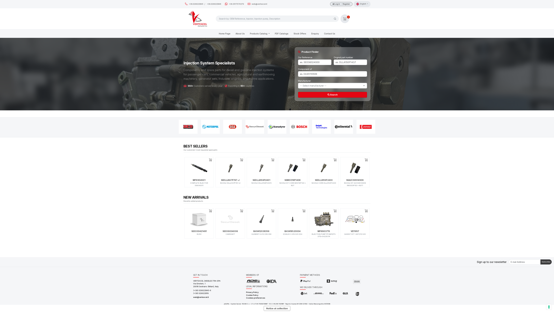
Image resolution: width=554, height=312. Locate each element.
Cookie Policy (252, 295)
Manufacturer (304, 81)
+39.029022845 (196, 4)
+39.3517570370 (236, 4)
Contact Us (329, 33)
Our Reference (305, 57)
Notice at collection (277, 308)
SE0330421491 (199, 231)
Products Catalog (259, 33)
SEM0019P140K (293, 180)
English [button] (363, 4)
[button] (344, 18)
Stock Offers (300, 33)
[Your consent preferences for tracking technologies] (549, 307)
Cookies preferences (255, 298)
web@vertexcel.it (259, 4)
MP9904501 (199, 180)
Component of (305, 69)
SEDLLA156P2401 (261, 180)
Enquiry (315, 33)
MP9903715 (324, 231)
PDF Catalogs (281, 33)
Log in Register (342, 4)
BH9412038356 (261, 231)
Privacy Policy (252, 292)
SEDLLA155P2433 (324, 180)
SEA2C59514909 (355, 180)
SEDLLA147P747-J (230, 180)
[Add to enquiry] (210, 159)
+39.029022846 (214, 4)
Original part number (343, 57)
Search (334, 94)
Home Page (224, 33)
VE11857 (355, 231)
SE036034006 (230, 231)
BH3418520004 (293, 231)
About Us (240, 33)
